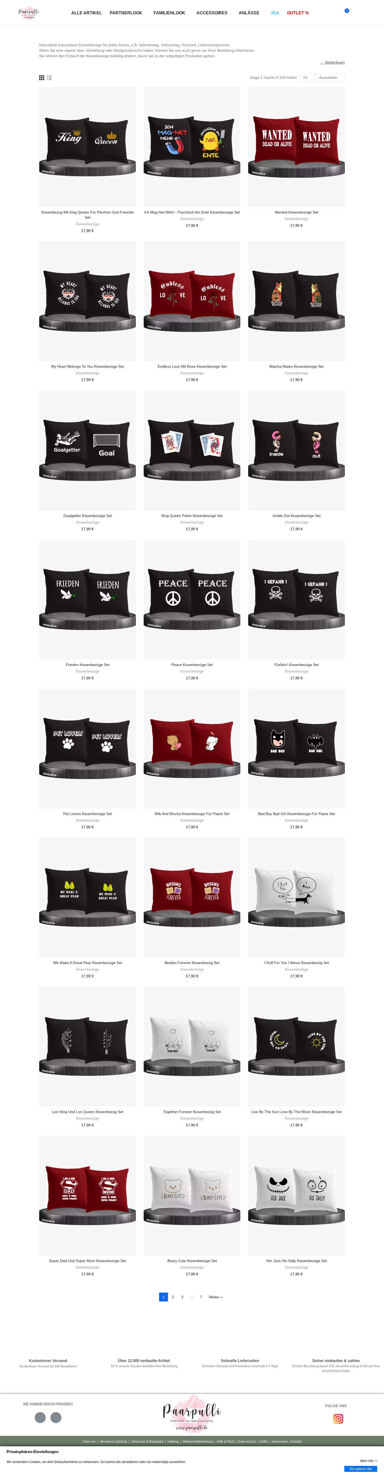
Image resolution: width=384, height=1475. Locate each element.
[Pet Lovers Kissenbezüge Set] (87, 748)
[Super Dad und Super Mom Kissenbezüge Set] (87, 1196)
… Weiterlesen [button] (333, 62)
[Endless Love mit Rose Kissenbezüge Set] (192, 301)
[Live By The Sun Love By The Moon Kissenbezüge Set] (296, 1047)
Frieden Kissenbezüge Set (87, 665)
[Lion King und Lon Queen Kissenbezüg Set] (87, 1047)
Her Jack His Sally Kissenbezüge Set (296, 1261)
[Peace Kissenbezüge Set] (192, 599)
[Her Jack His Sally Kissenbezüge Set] (296, 1196)
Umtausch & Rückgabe (147, 1441)
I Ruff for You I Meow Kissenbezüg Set (296, 963)
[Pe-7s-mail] (40, 1417)
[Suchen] (334, 13)
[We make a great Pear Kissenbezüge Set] (87, 897)
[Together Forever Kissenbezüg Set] (192, 1047)
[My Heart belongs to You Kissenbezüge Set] (87, 301)
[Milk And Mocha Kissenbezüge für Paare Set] (192, 748)
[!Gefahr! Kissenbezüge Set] (296, 599)
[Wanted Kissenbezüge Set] (296, 147)
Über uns (89, 1441)
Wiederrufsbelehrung (198, 1441)
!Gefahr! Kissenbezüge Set (296, 665)
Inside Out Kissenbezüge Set (297, 516)
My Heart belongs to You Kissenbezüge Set (87, 366)
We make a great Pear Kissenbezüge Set (87, 963)
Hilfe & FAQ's (226, 1441)
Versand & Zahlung (113, 1441)
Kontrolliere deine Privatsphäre (67, 1330)
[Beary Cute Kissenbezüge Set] (192, 1196)
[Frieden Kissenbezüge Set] (87, 599)
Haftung (173, 1441)
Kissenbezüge (87, 224)
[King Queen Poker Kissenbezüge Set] (192, 450)
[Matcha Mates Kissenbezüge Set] (296, 301)
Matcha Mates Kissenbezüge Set (296, 366)
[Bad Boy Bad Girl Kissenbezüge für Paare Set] (296, 748)
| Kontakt (294, 1441)
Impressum (280, 1441)
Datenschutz (247, 1441)
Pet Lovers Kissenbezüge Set (87, 814)
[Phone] (55, 1417)
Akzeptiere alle (361, 1469)
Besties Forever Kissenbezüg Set (192, 963)
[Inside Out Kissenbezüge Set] (296, 450)
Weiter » (216, 1297)
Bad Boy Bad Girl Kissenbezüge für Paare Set (296, 814)
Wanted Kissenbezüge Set (296, 212)
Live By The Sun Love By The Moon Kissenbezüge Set (296, 1112)
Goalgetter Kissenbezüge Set (87, 516)
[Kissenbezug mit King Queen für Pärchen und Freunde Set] (87, 147)
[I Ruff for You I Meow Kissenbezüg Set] (296, 897)
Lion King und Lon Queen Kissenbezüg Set (87, 1112)
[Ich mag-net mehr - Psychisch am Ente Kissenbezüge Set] (192, 147)
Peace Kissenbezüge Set (192, 665)
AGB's (263, 1441)
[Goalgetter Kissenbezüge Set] (87, 450)
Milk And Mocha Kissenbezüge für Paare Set (192, 814)
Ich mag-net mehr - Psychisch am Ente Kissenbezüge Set (192, 212)
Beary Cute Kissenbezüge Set (192, 1261)
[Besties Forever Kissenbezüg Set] (192, 897)
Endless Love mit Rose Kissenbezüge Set (192, 366)
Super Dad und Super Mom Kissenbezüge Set (87, 1261)
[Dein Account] (355, 13)
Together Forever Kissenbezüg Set (192, 1112)
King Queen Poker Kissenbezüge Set (192, 516)
